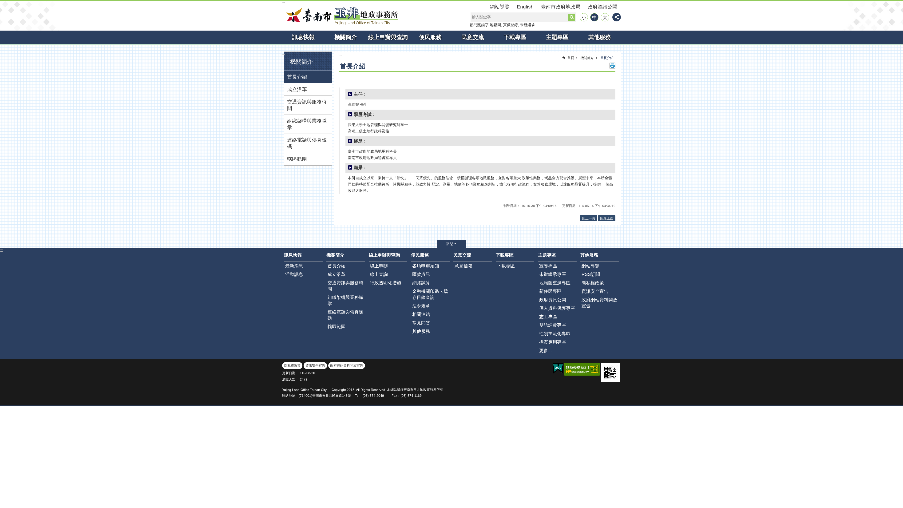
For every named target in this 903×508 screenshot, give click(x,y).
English (525, 6)
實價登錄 (510, 25)
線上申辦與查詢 (388, 37)
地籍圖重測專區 (554, 282)
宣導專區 (548, 265)
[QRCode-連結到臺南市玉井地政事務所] (610, 372)
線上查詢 (379, 274)
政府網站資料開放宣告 (599, 302)
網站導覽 (500, 6)
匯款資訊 (421, 274)
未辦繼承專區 (552, 274)
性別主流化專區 (554, 333)
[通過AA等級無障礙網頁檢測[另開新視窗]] (582, 369)
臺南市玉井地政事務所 (341, 16)
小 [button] (584, 17)
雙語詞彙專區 (552, 325)
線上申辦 (379, 265)
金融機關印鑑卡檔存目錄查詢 (430, 294)
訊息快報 (303, 37)
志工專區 (548, 316)
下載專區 (515, 37)
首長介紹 (297, 76)
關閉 (449, 244)
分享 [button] (616, 17)
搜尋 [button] (571, 17)
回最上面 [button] (606, 218)
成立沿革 (297, 89)
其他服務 (599, 37)
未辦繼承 (527, 25)
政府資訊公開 (602, 6)
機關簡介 (345, 37)
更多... (545, 350)
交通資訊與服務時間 (307, 105)
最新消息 (294, 265)
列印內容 (612, 66)
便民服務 (430, 37)
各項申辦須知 (425, 265)
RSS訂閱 (591, 274)
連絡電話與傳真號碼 (307, 143)
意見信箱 (463, 265)
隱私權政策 (593, 282)
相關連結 (421, 314)
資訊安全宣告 (595, 291)
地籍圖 (495, 25)
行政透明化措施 (385, 282)
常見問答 (421, 322)
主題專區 (557, 37)
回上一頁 (588, 218)
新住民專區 (550, 291)
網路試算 (421, 282)
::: (283, 3)
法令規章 (421, 305)
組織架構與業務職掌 (307, 124)
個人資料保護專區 (557, 308)
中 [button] (594, 17)
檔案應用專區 (552, 342)
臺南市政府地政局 (560, 6)
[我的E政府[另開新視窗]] (558, 368)
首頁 (570, 58)
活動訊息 (294, 274)
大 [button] (605, 17)
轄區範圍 (297, 159)
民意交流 (472, 37)
